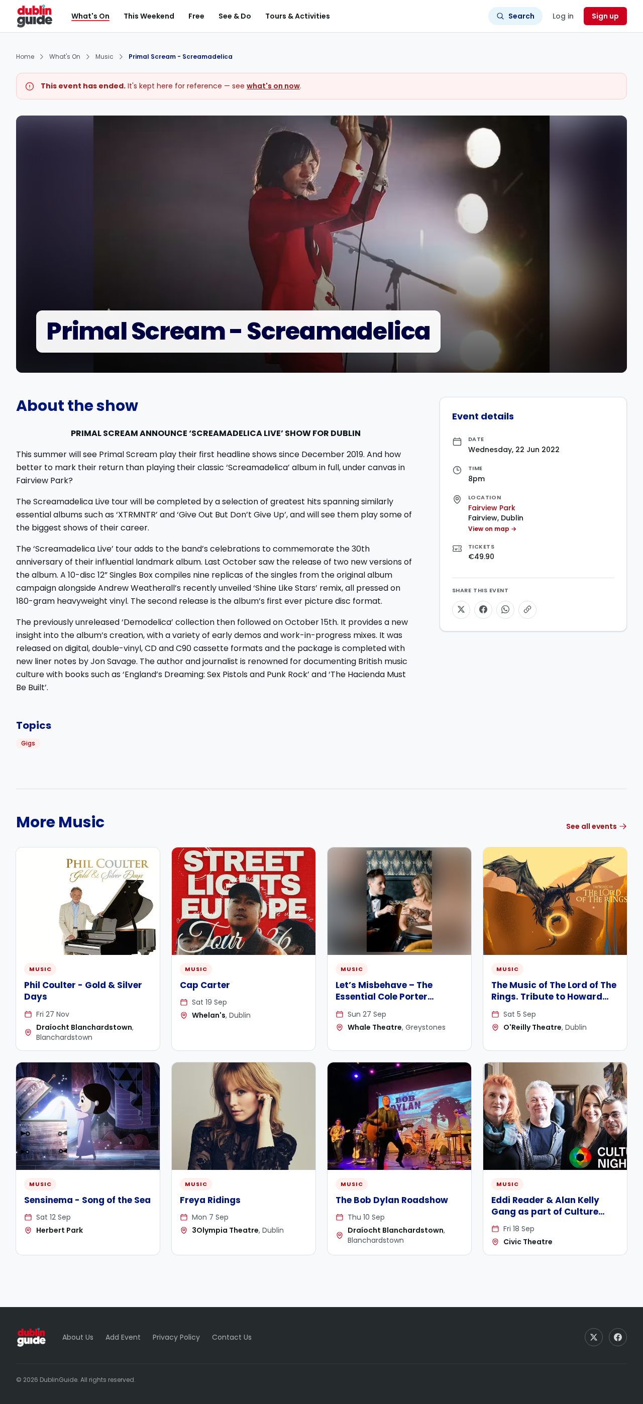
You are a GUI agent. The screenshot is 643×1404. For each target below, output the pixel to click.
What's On (90, 16)
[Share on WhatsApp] (505, 609)
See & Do (235, 16)
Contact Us (232, 1337)
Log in (563, 16)
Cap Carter (205, 985)
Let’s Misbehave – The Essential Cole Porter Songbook (384, 997)
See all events (591, 826)
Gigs (28, 743)
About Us (77, 1337)
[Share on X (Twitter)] (461, 609)
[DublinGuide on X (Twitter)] (594, 1337)
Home (25, 56)
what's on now (273, 86)
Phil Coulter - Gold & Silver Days (83, 991)
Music (104, 56)
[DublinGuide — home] (34, 16)
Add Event (123, 1337)
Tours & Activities (297, 16)
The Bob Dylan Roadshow (392, 1200)
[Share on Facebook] (483, 609)
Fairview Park (491, 507)
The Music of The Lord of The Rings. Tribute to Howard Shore (553, 997)
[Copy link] (527, 609)
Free (196, 16)
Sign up (605, 16)
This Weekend (149, 16)
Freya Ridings (210, 1200)
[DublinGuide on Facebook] (618, 1337)
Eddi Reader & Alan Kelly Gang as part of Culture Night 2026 (545, 1212)
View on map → (492, 528)
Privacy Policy (176, 1337)
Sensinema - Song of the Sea (87, 1200)
